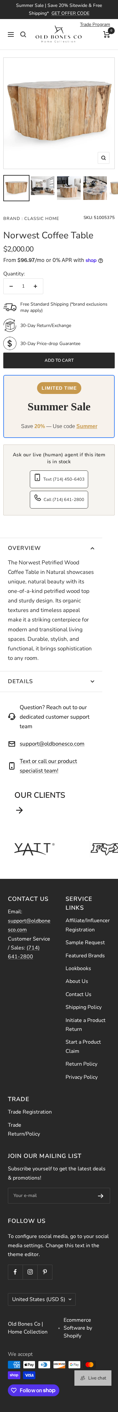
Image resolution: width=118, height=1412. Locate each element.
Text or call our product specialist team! (48, 765)
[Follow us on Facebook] (15, 1272)
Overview (24, 548)
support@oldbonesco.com (52, 744)
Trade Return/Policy (24, 1129)
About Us (77, 981)
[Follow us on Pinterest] (44, 1272)
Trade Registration (30, 1112)
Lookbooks (78, 968)
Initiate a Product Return (86, 1025)
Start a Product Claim (83, 1046)
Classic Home (41, 219)
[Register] (101, 1196)
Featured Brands (85, 955)
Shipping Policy (84, 1007)
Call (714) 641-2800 (64, 500)
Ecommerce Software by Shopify (78, 1327)
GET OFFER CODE (70, 13)
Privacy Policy (82, 1077)
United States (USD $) (38, 1299)
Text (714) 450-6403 (64, 479)
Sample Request (85, 942)
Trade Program (95, 24)
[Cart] (106, 34)
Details (20, 681)
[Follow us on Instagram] (30, 1272)
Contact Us (78, 994)
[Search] (23, 34)
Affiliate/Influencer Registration (88, 925)
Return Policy (81, 1064)
